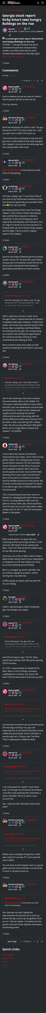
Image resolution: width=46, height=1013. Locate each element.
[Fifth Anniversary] (13, 284)
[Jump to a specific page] (42, 81)
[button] (4, 30)
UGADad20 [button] (12, 444)
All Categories (7, 954)
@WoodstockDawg (11, 170)
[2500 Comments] (20, 447)
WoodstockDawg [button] (15, 118)
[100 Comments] (20, 120)
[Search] (38, 2)
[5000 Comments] (20, 189)
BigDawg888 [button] (13, 87)
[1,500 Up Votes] (20, 367)
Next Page (12, 941)
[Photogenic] (9, 120)
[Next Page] (38, 81)
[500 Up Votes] (23, 120)
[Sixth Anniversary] (13, 250)
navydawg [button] (12, 186)
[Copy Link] (9, 35)
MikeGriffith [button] (13, 160)
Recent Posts (7, 958)
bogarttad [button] (13, 247)
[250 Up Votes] (23, 599)
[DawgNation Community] (13, 3)
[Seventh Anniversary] (16, 120)
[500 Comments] (16, 284)
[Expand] (23, 311)
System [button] (11, 29)
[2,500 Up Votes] (20, 89)
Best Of (5, 965)
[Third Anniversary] (13, 89)
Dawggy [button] (12, 597)
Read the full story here (13, 56)
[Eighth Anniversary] (16, 163)
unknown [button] (40, 31)
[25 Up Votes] (28, 29)
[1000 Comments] (16, 89)
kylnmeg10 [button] (13, 282)
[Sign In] (42, 2)
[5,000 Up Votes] (23, 163)
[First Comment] (25, 29)
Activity (5, 962)
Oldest (12, 75)
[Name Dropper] (9, 89)
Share (5, 63)
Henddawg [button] (13, 364)
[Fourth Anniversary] (16, 599)
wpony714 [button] (12, 623)
